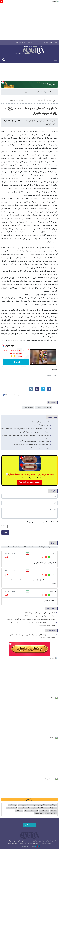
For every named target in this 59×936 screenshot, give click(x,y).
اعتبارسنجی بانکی (24, 807)
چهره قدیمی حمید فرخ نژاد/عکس (39, 448)
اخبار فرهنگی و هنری (38, 92)
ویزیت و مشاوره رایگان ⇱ (29, 482)
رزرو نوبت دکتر (39, 813)
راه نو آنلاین (45, 805)
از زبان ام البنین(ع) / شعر (41, 425)
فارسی (55, 42)
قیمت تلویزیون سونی (25, 805)
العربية (51, 42)
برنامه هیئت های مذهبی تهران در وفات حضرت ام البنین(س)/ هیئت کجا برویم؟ (25, 428)
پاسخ (6, 557)
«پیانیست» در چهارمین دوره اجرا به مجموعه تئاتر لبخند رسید (37, 616)
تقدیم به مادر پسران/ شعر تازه (40, 422)
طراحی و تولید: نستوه (28, 846)
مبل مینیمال (12, 805)
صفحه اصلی (51, 92)
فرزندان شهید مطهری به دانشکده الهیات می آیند (34, 441)
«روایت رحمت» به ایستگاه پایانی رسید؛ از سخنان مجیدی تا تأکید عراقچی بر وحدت (30, 619)
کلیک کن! (16, 362)
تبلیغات (21, 42)
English (46, 42)
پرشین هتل (52, 807)
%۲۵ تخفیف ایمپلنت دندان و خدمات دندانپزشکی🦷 (29, 474)
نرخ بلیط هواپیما (50, 813)
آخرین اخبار (51, 608)
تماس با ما (30, 42)
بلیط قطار (53, 810)
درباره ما (25, 42)
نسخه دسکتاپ (30, 824)
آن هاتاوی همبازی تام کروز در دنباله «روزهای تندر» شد (39, 613)
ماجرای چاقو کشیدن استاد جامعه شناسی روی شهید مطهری (31, 444)
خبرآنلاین (29, 50)
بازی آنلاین (36, 805)
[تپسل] (2, 82)
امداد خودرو (19, 810)
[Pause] (32, 363)
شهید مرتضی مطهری (43, 407)
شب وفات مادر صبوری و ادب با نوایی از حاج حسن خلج (33, 432)
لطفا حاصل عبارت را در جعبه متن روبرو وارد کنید (40, 522)
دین (26, 92)
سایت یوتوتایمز (44, 810)
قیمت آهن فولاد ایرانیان (38, 807)
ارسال (5, 532)
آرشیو (17, 42)
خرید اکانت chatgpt (31, 810)
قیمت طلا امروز (11, 807)
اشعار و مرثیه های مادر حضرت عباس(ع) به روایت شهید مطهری (31, 111)
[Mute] (36, 363)
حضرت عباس (28, 407)
